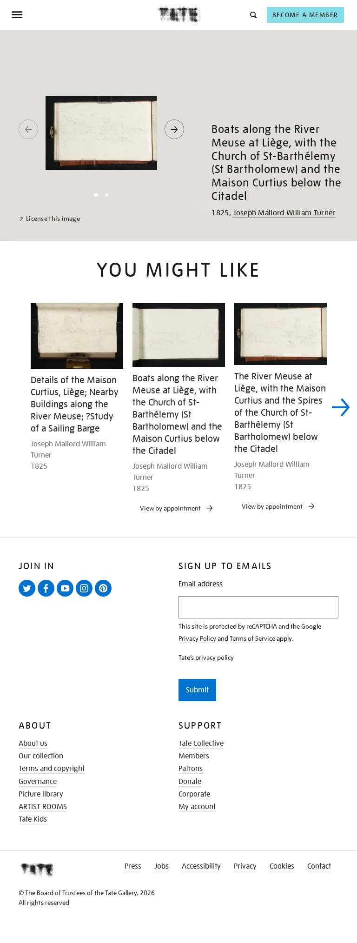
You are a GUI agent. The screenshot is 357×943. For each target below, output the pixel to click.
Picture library (41, 794)
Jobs (161, 866)
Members (193, 756)
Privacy (245, 866)
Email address (200, 584)
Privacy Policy (197, 638)
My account (197, 806)
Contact (319, 866)
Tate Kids (33, 819)
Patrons (190, 768)
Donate (189, 781)
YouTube (66, 596)
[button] (252, 14)
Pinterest (105, 596)
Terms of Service (252, 638)
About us (33, 743)
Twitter (28, 596)
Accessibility (201, 866)
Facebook (47, 596)
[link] (49, 219)
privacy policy (214, 657)
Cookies (282, 866)
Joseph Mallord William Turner (284, 213)
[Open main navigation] (84, 14)
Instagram (86, 596)
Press (133, 866)
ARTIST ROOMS (43, 806)
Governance (38, 781)
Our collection (41, 756)
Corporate (194, 794)
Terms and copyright (52, 768)
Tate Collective (201, 743)
